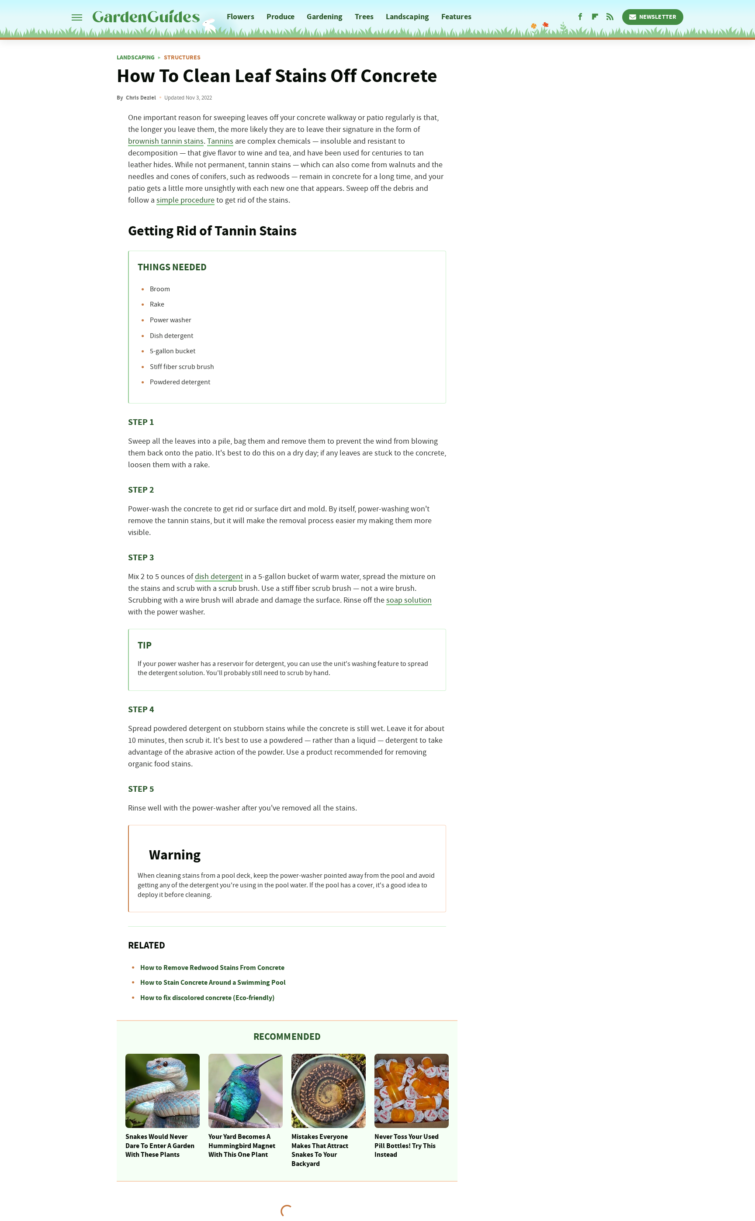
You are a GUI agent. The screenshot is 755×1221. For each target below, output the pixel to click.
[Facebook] (580, 17)
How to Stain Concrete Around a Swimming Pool (213, 982)
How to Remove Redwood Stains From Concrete (212, 967)
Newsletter (657, 17)
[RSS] (610, 17)
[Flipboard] (595, 17)
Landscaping (407, 17)
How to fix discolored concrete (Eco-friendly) (207, 997)
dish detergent (219, 577)
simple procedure (185, 200)
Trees (364, 17)
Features (456, 17)
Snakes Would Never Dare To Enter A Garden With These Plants (159, 1145)
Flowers (240, 17)
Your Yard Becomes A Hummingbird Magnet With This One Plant (241, 1145)
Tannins (220, 141)
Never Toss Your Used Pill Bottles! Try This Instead (406, 1145)
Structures (182, 58)
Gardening (325, 17)
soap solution (409, 600)
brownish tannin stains (166, 141)
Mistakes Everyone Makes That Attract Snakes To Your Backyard (319, 1150)
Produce (281, 17)
